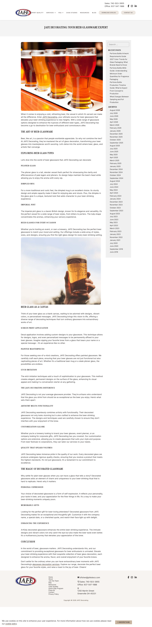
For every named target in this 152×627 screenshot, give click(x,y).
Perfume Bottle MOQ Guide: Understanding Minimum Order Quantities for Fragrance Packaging (119, 73)
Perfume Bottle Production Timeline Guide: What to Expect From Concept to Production (118, 88)
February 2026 (115, 128)
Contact (51, 592)
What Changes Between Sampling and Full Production (119, 99)
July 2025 (114, 148)
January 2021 (115, 240)
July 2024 (114, 184)
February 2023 (115, 231)
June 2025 (114, 151)
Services (50, 13)
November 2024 (116, 172)
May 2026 (114, 119)
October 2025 (115, 139)
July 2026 (114, 113)
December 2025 (116, 134)
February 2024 (115, 196)
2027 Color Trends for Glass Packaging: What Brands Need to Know (119, 62)
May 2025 (114, 154)
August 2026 (115, 110)
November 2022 (116, 237)
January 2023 (115, 234)
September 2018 (116, 249)
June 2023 (114, 219)
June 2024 (114, 187)
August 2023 (115, 213)
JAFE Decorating (49, 117)
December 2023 (116, 202)
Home (25, 13)
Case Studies (71, 13)
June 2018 (114, 252)
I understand (123, 622)
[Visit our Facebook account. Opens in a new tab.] (128, 6)
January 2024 (115, 199)
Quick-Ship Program (56, 588)
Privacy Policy (54, 594)
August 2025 (115, 145)
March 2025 (114, 160)
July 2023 (114, 216)
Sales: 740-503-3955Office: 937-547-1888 (114, 4)
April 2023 (114, 225)
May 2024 (114, 190)
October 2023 (115, 207)
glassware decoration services (46, 564)
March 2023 (114, 228)
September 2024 (116, 178)
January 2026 (115, 131)
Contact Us (128, 12)
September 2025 (116, 142)
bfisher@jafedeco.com (90, 577)
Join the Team (54, 581)
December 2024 (116, 169)
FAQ (59, 13)
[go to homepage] (29, 581)
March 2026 (114, 125)
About (51, 579)
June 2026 (114, 116)
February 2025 (115, 163)
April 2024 (114, 193)
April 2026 (114, 122)
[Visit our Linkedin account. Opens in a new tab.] (136, 6)
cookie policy (11, 623)
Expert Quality (36, 13)
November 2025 (116, 137)
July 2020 (114, 243)
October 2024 (115, 175)
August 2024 (115, 181)
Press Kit (52, 590)
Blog (94, 13)
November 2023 (116, 204)
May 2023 (114, 222)
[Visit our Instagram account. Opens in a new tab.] (132, 6)
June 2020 (114, 246)
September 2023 (116, 210)
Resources (84, 13)
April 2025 (114, 157)
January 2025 (115, 166)
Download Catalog (109, 12)
